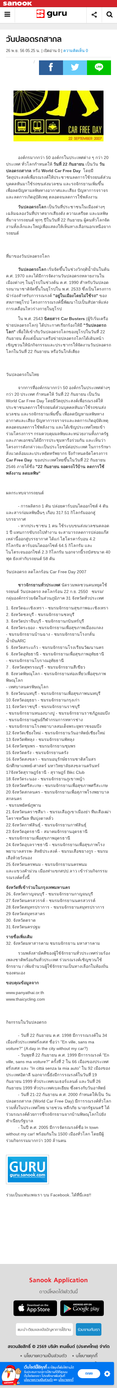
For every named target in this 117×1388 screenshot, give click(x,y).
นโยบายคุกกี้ (66, 1379)
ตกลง (89, 1373)
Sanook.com (18, 3)
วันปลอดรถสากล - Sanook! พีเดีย (53, 15)
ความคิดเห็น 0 (75, 50)
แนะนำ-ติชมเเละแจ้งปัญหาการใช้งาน (44, 1330)
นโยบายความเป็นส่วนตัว (38, 1379)
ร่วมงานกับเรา (89, 1330)
